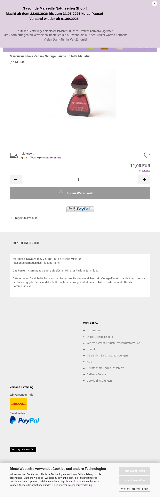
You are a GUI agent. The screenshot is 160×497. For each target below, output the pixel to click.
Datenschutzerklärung (80, 485)
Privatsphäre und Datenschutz (105, 368)
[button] (15, 179)
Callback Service (96, 374)
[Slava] (80, 93)
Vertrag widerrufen (23, 449)
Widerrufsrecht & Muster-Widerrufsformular (113, 343)
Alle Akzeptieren (134, 470)
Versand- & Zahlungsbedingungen (107, 355)
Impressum (93, 330)
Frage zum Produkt (25, 217)
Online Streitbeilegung (100, 336)
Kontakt (92, 349)
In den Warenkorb (80, 193)
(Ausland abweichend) (50, 158)
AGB (89, 361)
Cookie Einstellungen (99, 380)
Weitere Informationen (134, 488)
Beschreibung (27, 243)
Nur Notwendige (135, 480)
